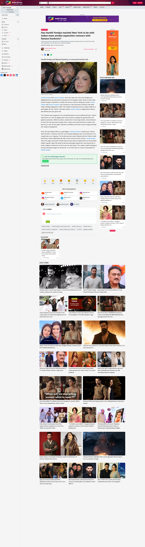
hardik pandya (46, 226)
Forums (4, 39)
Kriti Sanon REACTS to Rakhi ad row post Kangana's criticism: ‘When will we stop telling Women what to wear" (111, 122)
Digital (5, 30)
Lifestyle (6, 32)
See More (4, 44)
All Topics (6, 41)
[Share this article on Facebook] (45, 55)
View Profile (47, 50)
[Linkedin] (17, 75)
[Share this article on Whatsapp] (51, 55)
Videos (5, 51)
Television (6, 24)
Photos (102, 7)
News (3, 22)
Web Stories (7, 66)
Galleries (6, 54)
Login (134, 2)
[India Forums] (14, 2)
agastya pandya (87, 229)
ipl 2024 (79, 229)
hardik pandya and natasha (67, 229)
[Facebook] (2, 75)
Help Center (7, 69)
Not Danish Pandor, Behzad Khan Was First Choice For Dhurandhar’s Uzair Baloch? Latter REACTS (112, 174)
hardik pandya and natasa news (61, 226)
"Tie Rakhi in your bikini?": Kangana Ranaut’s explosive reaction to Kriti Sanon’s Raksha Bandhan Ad (112, 223)
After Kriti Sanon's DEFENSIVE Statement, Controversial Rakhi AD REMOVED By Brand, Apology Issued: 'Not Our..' (112, 148)
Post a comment (89, 49)
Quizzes (6, 60)
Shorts (5, 63)
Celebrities (7, 48)
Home (5, 18)
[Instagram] (11, 75)
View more (112, 230)
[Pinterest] (14, 75)
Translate (11, 12)
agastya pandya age (47, 232)
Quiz (60, 7)
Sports (5, 35)
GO (113, 2)
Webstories (86, 7)
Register (140, 2)
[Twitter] (5, 75)
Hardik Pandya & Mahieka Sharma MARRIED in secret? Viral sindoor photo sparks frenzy (49, 253)
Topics (54, 7)
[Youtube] (8, 75)
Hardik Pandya (45, 98)
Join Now (45, 161)
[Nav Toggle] (2, 3)
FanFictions (77, 7)
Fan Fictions (7, 57)
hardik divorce (87, 226)
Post (47, 221)
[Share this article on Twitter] (48, 55)
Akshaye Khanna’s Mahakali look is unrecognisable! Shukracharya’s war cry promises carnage (111, 96)
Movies (6, 27)
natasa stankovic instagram (49, 229)
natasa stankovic (76, 226)
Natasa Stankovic (59, 98)
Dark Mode (5, 15)
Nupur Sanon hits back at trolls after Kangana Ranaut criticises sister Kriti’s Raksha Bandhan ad (111, 198)
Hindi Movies (44, 29)
